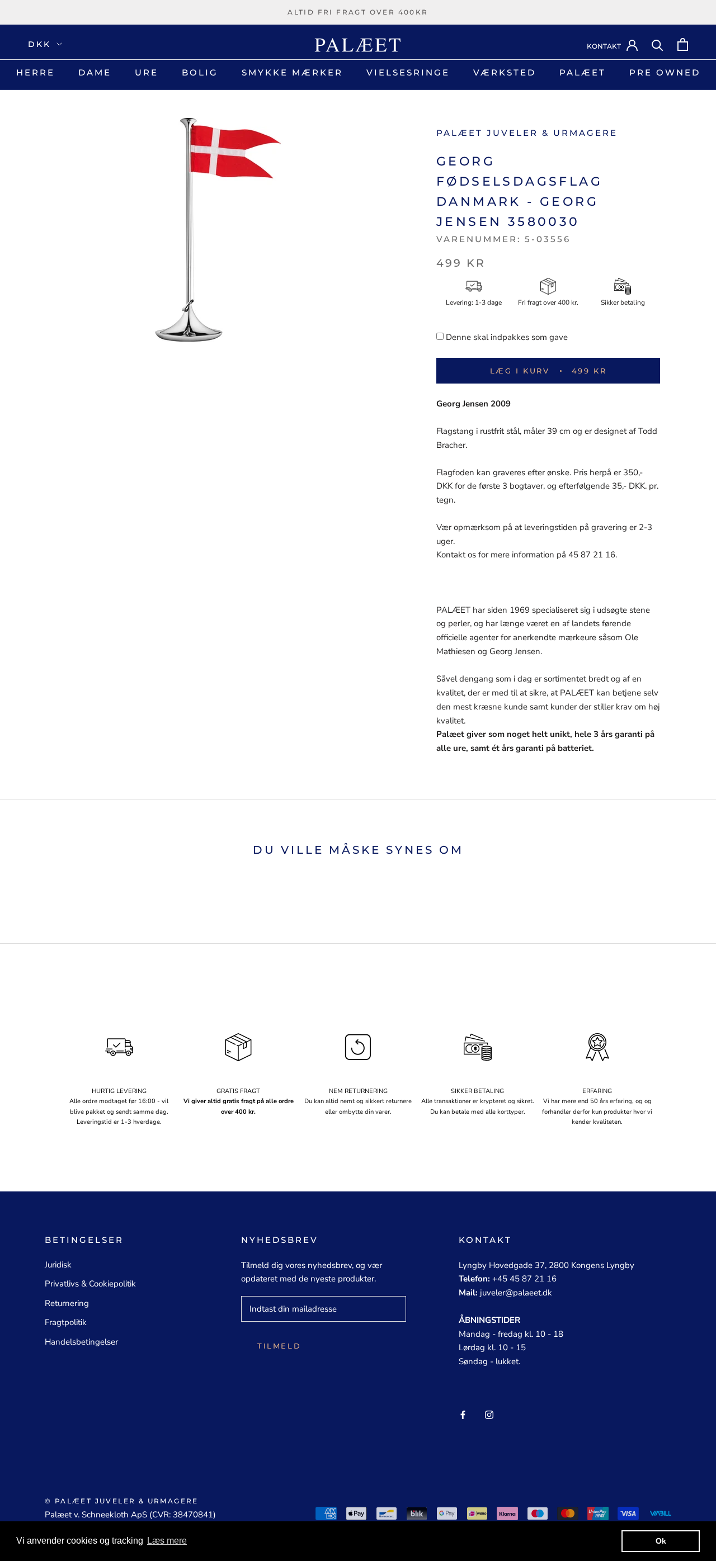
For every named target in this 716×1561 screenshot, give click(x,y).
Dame (94, 72)
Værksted (504, 72)
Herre (35, 72)
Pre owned (664, 72)
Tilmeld (279, 1345)
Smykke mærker (292, 72)
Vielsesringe (408, 72)
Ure (146, 72)
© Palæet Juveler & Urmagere (122, 1501)
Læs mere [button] (167, 1540)
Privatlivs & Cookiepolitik (90, 1283)
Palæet (582, 72)
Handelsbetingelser (81, 1341)
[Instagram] (489, 1414)
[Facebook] (463, 1414)
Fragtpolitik (66, 1322)
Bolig (200, 72)
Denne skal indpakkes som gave (507, 337)
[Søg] (657, 44)
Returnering (67, 1303)
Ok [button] (661, 1540)
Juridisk (58, 1264)
